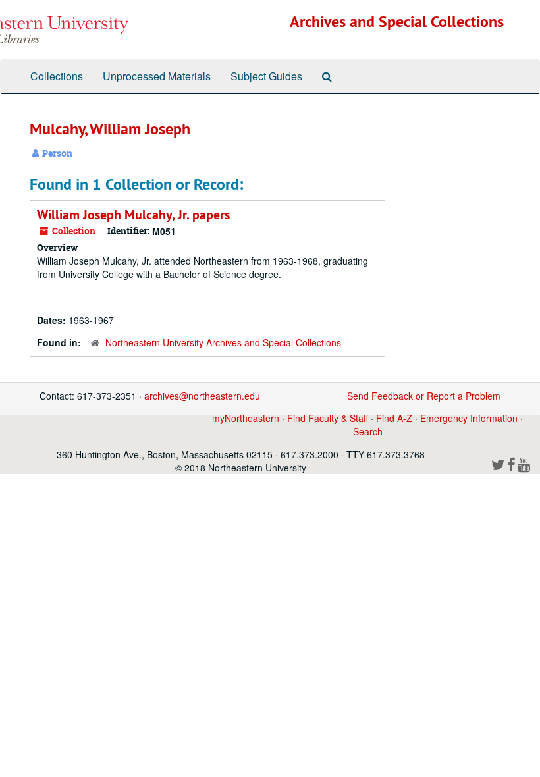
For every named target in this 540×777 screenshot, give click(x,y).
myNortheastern (245, 418)
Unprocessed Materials (157, 76)
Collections (56, 76)
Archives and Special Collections (397, 21)
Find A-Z (394, 418)
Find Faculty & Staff (327, 418)
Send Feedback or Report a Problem (423, 395)
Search (368, 431)
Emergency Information (469, 418)
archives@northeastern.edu (202, 395)
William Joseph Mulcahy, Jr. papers (133, 214)
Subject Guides (266, 76)
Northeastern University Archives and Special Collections (223, 342)
